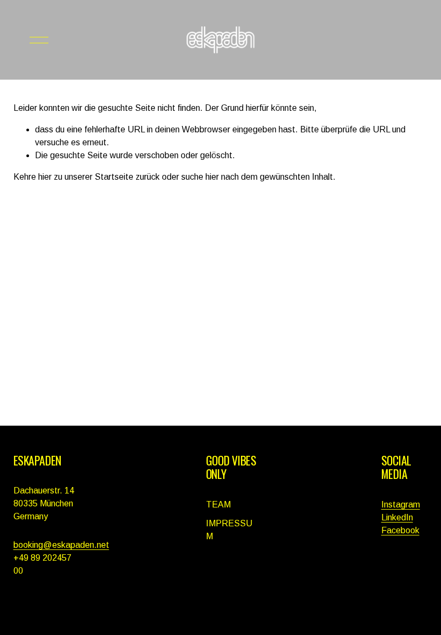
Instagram (400, 504)
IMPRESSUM (229, 530)
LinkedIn (397, 517)
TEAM (218, 504)
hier (45, 176)
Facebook (400, 530)
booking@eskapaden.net (61, 544)
